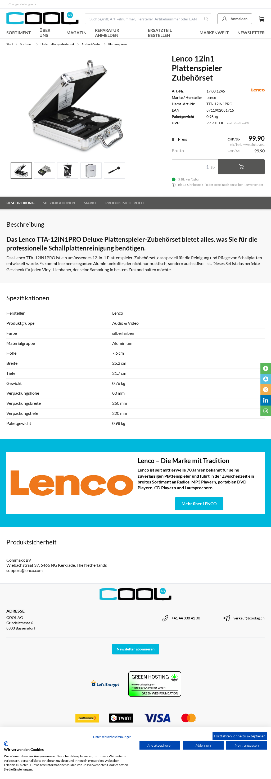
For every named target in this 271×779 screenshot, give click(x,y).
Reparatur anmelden (107, 33)
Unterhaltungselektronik (57, 44)
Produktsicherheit (124, 203)
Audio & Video (91, 44)
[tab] (21, 170)
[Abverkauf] (265, 389)
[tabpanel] (76, 106)
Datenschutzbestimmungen (112, 737)
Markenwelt (214, 32)
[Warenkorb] (261, 18)
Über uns (44, 33)
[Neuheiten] (265, 368)
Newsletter (251, 32)
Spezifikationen (59, 203)
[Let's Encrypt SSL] (105, 684)
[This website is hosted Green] (154, 684)
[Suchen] (206, 19)
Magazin (76, 32)
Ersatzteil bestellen (160, 33)
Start (9, 44)
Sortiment (18, 32)
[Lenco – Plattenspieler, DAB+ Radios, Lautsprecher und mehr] (72, 483)
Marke (90, 203)
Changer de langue (20, 4)
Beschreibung (20, 203)
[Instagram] (265, 411)
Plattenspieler (117, 44)
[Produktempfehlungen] (265, 379)
